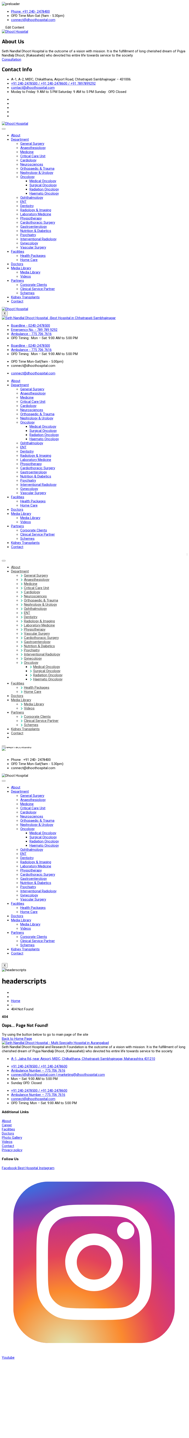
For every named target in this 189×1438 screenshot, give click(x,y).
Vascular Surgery (33, 247)
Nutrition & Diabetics (35, 231)
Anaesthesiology (33, 148)
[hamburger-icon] (4, 129)
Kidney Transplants (25, 297)
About (15, 135)
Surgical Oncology (43, 185)
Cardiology (28, 160)
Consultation (11, 59)
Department (20, 139)
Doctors (17, 264)
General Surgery (32, 144)
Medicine (27, 152)
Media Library (21, 268)
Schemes (27, 293)
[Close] (4, 746)
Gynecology (29, 243)
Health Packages (33, 256)
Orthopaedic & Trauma (37, 168)
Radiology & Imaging (35, 210)
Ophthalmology (31, 198)
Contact (17, 301)
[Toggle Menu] (4, 560)
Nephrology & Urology (36, 173)
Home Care (29, 260)
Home (15, 1001)
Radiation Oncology (44, 189)
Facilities (17, 251)
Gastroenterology (33, 227)
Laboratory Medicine (35, 214)
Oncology (27, 177)
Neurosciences (31, 164)
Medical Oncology (43, 181)
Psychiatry (28, 235)
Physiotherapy (31, 218)
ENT (23, 202)
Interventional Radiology (38, 239)
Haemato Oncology (44, 193)
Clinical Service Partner (37, 289)
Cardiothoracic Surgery (37, 222)
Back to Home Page (17, 1039)
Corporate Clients (33, 285)
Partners (17, 281)
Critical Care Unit (32, 156)
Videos (25, 276)
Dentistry (27, 206)
